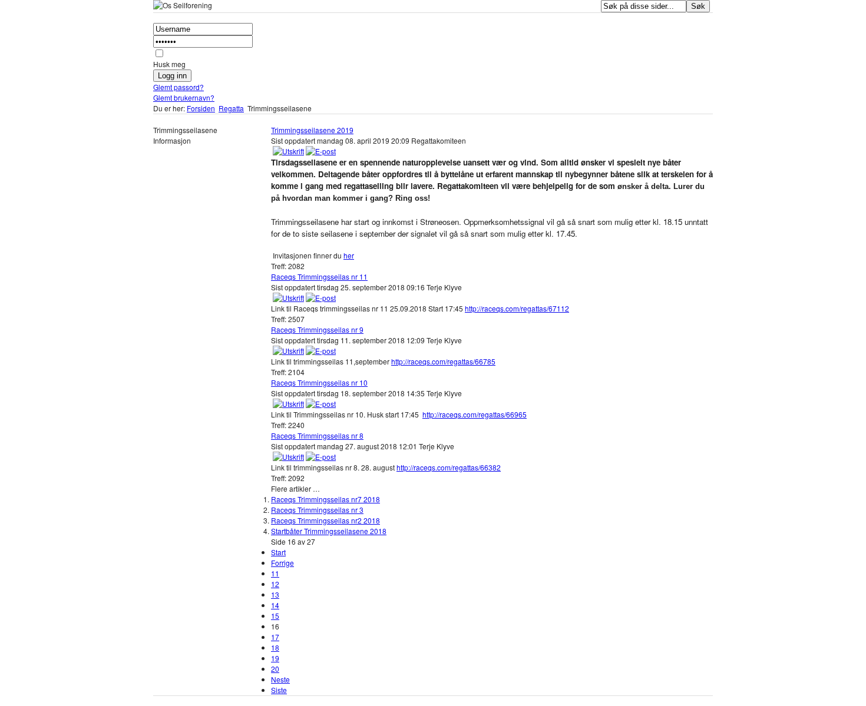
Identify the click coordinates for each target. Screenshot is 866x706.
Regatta (231, 108)
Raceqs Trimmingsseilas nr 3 (317, 510)
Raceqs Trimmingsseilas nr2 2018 (325, 520)
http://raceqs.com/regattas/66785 (443, 361)
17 (275, 637)
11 (275, 573)
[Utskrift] (288, 151)
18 (275, 647)
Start (278, 552)
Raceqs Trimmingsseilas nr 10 (319, 382)
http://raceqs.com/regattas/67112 (517, 308)
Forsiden (201, 108)
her (348, 255)
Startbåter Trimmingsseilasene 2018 (328, 531)
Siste (279, 690)
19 (275, 658)
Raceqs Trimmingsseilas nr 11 (319, 276)
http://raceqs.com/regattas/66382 (448, 467)
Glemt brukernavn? (183, 97)
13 (275, 594)
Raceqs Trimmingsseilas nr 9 (317, 329)
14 (275, 605)
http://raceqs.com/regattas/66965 (474, 414)
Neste (280, 679)
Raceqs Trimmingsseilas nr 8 (317, 435)
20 (275, 669)
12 (275, 584)
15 (275, 616)
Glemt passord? (178, 87)
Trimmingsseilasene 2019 (312, 130)
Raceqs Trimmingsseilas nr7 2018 (325, 499)
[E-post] (321, 151)
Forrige (282, 563)
